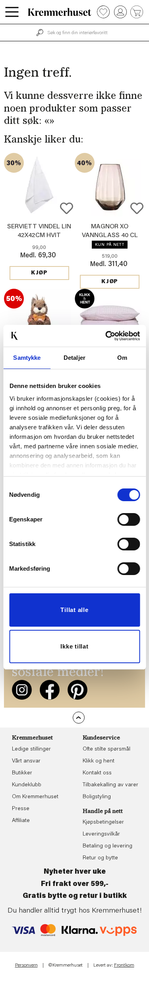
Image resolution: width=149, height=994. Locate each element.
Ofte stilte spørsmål (106, 749)
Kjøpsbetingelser (103, 822)
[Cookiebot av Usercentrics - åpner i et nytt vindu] (106, 336)
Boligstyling (97, 797)
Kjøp (39, 273)
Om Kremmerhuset (35, 797)
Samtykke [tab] (27, 357)
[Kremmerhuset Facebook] (50, 690)
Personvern (26, 965)
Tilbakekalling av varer (110, 785)
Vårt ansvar (26, 761)
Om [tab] (122, 357)
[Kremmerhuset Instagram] (22, 690)
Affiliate (21, 821)
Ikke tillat (74, 646)
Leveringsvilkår (101, 834)
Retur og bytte (100, 858)
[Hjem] (59, 12)
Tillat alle (74, 609)
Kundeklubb (26, 785)
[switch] (128, 519)
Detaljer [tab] (74, 357)
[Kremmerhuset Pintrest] (77, 690)
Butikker (22, 773)
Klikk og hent (98, 761)
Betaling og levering (107, 846)
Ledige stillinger (31, 749)
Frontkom (124, 965)
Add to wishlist (66, 208)
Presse (20, 809)
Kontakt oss (97, 773)
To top (79, 718)
